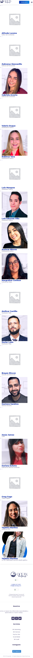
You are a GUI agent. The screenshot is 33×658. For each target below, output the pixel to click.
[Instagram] (16, 618)
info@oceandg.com (15, 585)
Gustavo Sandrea (10, 404)
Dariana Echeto (9, 466)
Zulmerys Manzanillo (12, 64)
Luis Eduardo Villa (10, 218)
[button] (24, 2)
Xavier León (7, 342)
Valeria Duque (9, 126)
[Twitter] (19, 618)
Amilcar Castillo (9, 311)
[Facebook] (13, 618)
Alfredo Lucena (9, 33)
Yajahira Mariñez (10, 527)
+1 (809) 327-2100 (16, 584)
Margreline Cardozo (11, 280)
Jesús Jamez (8, 435)
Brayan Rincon (9, 373)
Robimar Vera (8, 157)
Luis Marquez (8, 188)
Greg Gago (7, 497)
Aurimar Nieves (9, 249)
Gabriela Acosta (9, 95)
